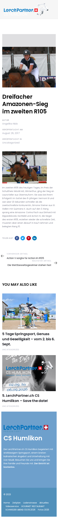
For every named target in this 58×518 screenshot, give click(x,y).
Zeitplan (16, 502)
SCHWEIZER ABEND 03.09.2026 (20, 509)
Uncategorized (10, 142)
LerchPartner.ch (16, 449)
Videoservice (12, 506)
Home (7, 502)
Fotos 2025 (43, 509)
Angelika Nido (10, 123)
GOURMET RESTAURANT (33, 506)
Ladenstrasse (30, 502)
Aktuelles (44, 502)
